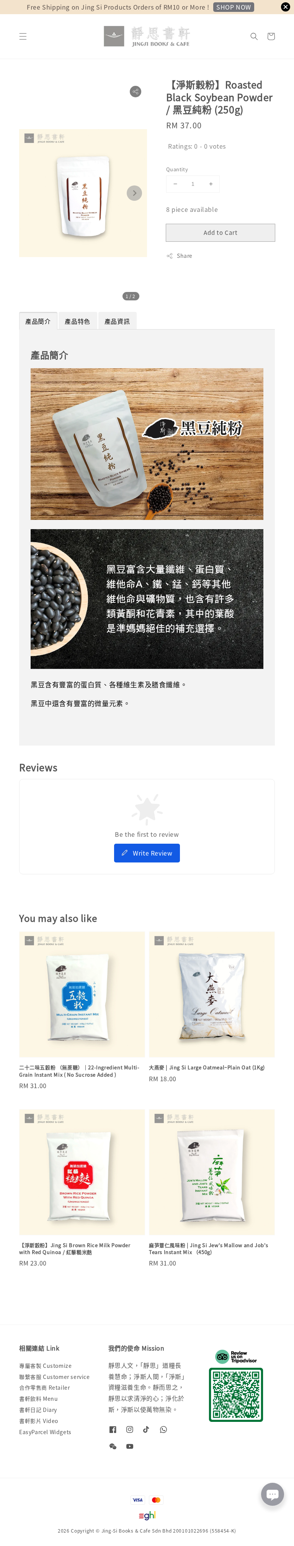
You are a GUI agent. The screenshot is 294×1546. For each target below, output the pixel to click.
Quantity (177, 169)
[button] (23, 36)
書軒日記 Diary (38, 1409)
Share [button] (185, 255)
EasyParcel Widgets (45, 1432)
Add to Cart (221, 232)
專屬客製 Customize (45, 1365)
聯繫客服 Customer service (54, 1376)
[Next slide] (134, 193)
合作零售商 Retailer (44, 1387)
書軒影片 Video (38, 1421)
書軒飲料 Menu (38, 1398)
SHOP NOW (233, 6)
